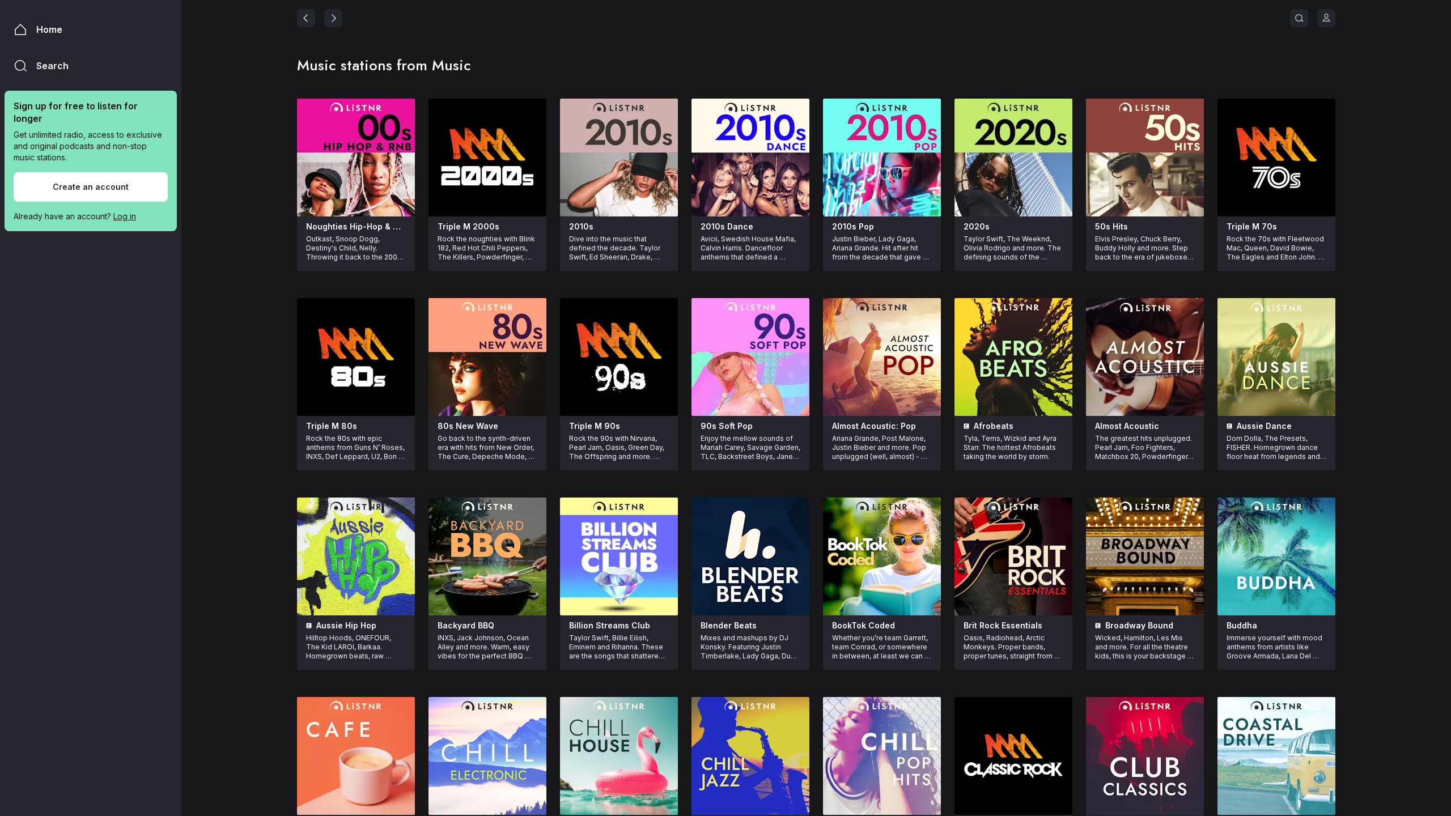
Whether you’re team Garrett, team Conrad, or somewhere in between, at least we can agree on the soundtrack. (881, 647)
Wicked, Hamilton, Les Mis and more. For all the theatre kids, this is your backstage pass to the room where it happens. (1142, 647)
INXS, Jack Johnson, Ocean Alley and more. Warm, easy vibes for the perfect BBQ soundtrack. (484, 647)
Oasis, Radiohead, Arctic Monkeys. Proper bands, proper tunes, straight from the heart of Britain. (1009, 647)
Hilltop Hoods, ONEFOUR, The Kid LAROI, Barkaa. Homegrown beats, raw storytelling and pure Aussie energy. (353, 647)
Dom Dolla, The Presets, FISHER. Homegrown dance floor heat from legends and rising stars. (1274, 447)
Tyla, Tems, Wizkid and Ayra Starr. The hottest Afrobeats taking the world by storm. (1011, 447)
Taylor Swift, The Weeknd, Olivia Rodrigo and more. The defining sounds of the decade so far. (1013, 248)
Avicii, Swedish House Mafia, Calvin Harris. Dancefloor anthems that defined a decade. (749, 248)
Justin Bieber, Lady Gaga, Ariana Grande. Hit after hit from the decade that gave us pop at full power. (882, 248)
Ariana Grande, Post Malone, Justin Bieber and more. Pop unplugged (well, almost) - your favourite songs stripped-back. (880, 447)
